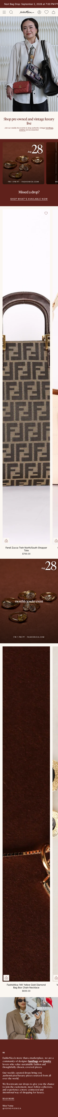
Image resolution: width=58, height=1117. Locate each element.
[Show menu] (4, 12)
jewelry (47, 1061)
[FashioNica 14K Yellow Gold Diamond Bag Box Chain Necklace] (26, 814)
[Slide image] (29, 64)
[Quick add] (6, 541)
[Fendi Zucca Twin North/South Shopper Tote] (26, 376)
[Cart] (53, 12)
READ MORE (8, 1098)
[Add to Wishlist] (46, 213)
